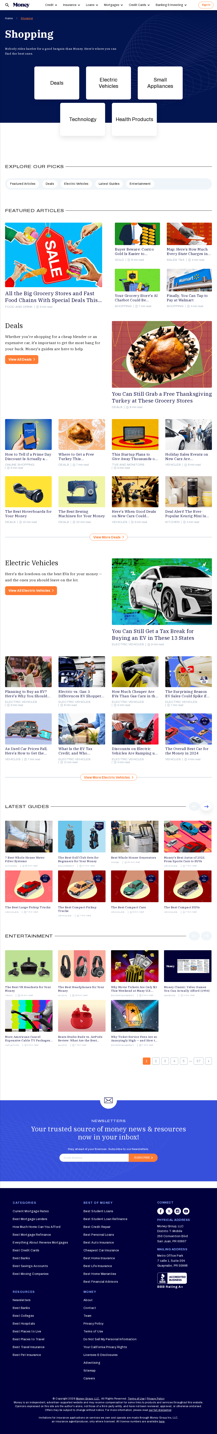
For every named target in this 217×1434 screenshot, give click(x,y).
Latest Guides (109, 183)
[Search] (7, 5)
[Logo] (21, 5)
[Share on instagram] (177, 1211)
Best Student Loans (98, 1211)
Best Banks (21, 1258)
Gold (119, 259)
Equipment (66, 866)
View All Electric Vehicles (29, 590)
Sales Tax (176, 259)
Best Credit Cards (26, 1250)
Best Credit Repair (97, 1227)
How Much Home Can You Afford (36, 1227)
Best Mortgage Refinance (32, 1234)
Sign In (206, 4)
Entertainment (140, 183)
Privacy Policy (93, 1323)
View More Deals (107, 537)
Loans (90, 5)
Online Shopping (19, 464)
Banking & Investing (169, 5)
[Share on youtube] (186, 1211)
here (162, 1421)
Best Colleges (23, 1315)
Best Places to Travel (29, 1339)
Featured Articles (23, 183)
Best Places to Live (27, 1331)
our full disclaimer (160, 1410)
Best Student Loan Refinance (105, 1219)
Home (9, 18)
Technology (82, 119)
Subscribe (142, 1157)
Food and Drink (19, 306)
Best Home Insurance (99, 1258)
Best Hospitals (24, 1323)
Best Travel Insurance (29, 1347)
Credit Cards (137, 5)
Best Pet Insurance (27, 1355)
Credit (49, 5)
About (88, 1300)
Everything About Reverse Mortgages (40, 1242)
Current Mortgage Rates (31, 1211)
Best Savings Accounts (30, 1266)
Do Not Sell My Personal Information (110, 1339)
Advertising (91, 1362)
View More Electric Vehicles (107, 777)
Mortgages (111, 5)
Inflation (12, 1045)
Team (87, 1315)
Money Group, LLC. (88, 1398)
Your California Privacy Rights (105, 1347)
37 (198, 1061)
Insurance (70, 5)
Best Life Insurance (97, 1266)
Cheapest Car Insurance (101, 1250)
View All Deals (20, 359)
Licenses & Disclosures (100, 1355)
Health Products (134, 119)
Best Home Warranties (99, 1273)
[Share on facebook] (160, 1211)
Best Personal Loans (98, 1234)
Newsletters (22, 1300)
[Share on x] (169, 1211)
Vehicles (173, 464)
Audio (62, 995)
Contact (89, 1308)
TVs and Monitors (128, 464)
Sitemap (89, 1370)
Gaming (169, 995)
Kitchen (172, 522)
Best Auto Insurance (98, 1242)
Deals (56, 83)
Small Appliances (160, 83)
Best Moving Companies (31, 1273)
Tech (9, 995)
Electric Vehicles (108, 83)
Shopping (27, 18)
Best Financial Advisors (100, 1281)
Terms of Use (93, 1331)
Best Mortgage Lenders (30, 1219)
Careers (89, 1378)
